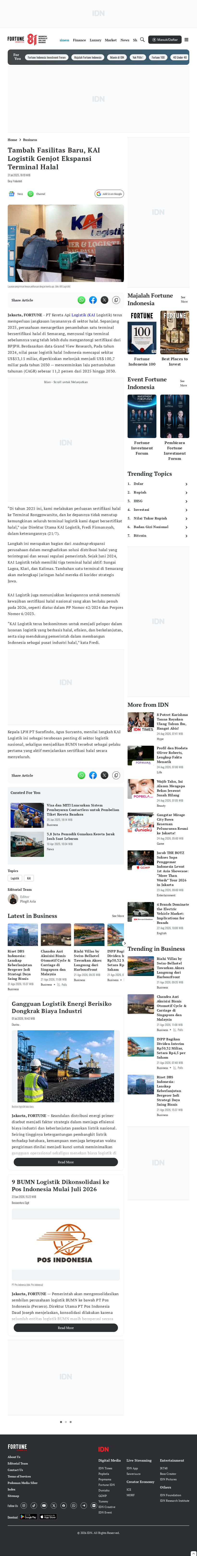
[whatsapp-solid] (81, 300)
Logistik (79, 314)
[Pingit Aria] (13, 899)
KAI (91, 314)
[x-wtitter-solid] (104, 300)
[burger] (186, 39)
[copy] (116, 300)
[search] (142, 40)
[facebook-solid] (93, 300)
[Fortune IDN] (28, 40)
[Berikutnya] (125, 943)
